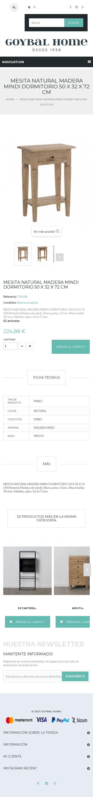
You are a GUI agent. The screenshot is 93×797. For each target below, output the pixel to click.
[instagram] (76, 7)
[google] (82, 7)
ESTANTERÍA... (27, 608)
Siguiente (60, 257)
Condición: (10, 302)
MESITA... (78, 608)
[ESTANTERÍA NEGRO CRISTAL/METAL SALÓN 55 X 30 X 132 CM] (27, 570)
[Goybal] (46, 45)
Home (10, 99)
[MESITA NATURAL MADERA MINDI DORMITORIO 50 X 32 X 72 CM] (23, 254)
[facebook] (70, 7)
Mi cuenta (12, 756)
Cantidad (9, 339)
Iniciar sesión (16, 7)
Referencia (9, 296)
